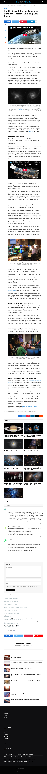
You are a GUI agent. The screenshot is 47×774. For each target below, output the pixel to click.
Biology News (6, 730)
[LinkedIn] (5, 33)
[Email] (5, 40)
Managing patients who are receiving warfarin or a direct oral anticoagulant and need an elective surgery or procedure (23, 621)
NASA (16, 411)
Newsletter (6, 720)
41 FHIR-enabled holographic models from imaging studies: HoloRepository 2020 (17, 618)
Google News (23, 407)
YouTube (5, 717)
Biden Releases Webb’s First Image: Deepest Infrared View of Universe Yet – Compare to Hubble (32, 468)
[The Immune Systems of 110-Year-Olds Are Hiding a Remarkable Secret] (7, 663)
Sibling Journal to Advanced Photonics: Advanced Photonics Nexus (15, 612)
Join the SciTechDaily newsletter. (29, 406)
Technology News (7, 743)
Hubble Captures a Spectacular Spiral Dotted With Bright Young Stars (12, 468)
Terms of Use (37, 771)
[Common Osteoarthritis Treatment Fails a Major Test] (7, 670)
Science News (6, 740)
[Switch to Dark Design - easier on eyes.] (40, 1)
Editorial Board (25, 771)
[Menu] (4, 2)
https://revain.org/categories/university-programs (18, 532)
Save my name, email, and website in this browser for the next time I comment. (22, 586)
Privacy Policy (31, 771)
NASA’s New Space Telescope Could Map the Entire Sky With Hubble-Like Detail (19, 756)
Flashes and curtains (7, 609)
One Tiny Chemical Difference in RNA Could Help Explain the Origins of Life (18, 761)
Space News (6, 741)
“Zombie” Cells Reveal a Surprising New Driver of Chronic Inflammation (17, 751)
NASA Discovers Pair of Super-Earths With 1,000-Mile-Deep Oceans (33, 436)
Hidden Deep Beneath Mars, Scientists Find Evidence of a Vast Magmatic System (19, 759)
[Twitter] (5, 30)
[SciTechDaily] (23, 2)
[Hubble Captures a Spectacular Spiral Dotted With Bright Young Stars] (13, 460)
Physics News (6, 738)
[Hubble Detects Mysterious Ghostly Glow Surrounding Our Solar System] (13, 444)
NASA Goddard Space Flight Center (24, 411)
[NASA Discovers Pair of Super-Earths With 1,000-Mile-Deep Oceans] (33, 428)
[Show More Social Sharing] (36, 21)
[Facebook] (5, 28)
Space (5, 8)
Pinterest (5, 719)
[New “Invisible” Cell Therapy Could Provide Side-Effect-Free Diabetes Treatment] (7, 694)
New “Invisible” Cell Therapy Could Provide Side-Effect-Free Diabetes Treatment (26, 693)
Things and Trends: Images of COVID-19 (11, 625)
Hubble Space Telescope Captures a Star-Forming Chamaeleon (13, 500)
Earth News (6, 734)
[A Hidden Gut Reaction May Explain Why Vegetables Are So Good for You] (7, 688)
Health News (6, 736)
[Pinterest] (5, 35)
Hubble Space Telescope (9, 411)
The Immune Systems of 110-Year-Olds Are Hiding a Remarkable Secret (26, 662)
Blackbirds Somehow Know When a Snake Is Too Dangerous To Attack (26, 680)
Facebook (6, 713)
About (16, 771)
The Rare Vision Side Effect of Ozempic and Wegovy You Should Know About (18, 754)
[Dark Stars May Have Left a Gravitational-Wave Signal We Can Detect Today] (7, 676)
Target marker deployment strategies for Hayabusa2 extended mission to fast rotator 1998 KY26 (20, 615)
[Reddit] (5, 43)
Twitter (5, 715)
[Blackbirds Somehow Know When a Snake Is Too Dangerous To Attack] (7, 682)
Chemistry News (7, 732)
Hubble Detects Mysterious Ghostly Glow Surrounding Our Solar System (13, 451)
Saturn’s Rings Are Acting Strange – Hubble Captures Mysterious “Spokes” (13, 436)
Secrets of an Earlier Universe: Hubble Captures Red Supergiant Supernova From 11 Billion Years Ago (33, 452)
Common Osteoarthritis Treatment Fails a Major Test (22, 668)
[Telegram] (5, 38)
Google (16, 407)
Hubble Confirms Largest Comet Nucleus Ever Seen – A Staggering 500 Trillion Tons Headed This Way (13, 484)
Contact (19, 771)
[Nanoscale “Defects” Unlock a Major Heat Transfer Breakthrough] (7, 701)
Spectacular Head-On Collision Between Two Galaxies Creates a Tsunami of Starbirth (32, 484)
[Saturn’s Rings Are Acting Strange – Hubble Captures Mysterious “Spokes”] (13, 428)
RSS (4, 722)
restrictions (31, 131)
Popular (33, 411)
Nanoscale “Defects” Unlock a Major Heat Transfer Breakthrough (25, 699)
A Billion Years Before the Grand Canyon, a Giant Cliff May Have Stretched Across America (25, 656)
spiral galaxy (21, 109)
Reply (41, 523)
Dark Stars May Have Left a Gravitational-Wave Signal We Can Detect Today (26, 675)
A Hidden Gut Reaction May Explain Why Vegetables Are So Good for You (27, 686)
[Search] (42, 2)
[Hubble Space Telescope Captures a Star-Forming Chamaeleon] (13, 493)
